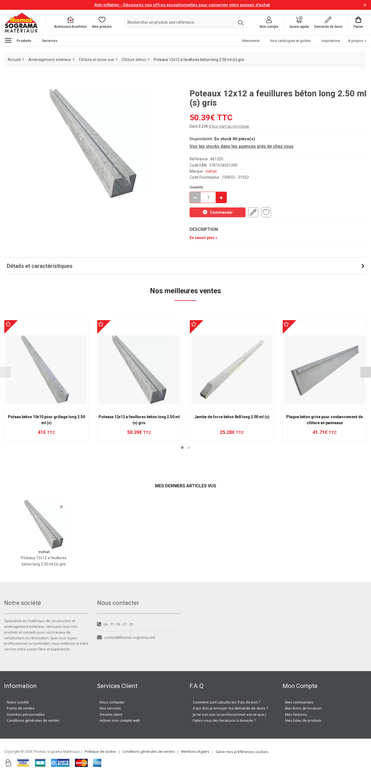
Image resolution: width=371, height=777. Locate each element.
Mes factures (296, 714)
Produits (24, 41)
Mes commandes (299, 702)
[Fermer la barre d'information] (365, 5)
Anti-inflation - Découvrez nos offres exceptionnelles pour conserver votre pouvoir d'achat (182, 4)
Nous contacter (112, 702)
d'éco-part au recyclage (229, 126)
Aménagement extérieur (49, 59)
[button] (182, 447)
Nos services (110, 708)
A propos (355, 41)
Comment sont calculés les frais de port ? (226, 702)
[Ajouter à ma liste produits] (266, 212)
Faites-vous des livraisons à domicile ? (224, 720)
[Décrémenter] (195, 197)
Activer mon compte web (120, 720)
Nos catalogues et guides (290, 41)
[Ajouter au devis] (253, 212)
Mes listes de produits (303, 720)
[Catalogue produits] (10, 40)
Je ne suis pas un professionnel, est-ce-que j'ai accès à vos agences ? (250, 714)
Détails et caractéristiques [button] (40, 266)
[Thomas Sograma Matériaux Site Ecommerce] (21, 22)
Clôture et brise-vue (96, 59)
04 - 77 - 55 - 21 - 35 (118, 624)
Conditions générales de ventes (33, 720)
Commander (221, 212)
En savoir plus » (203, 237)
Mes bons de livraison (303, 708)
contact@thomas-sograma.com (129, 637)
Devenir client (111, 714)
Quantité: (197, 187)
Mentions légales (195, 751)
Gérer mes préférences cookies (242, 751)
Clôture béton (134, 59)
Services (49, 41)
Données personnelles (26, 714)
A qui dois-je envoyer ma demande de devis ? (230, 708)
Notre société (18, 702)
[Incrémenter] (221, 197)
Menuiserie (250, 41)
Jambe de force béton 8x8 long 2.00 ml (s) (231, 417)
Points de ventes (20, 708)
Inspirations (331, 41)
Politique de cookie (100, 751)
